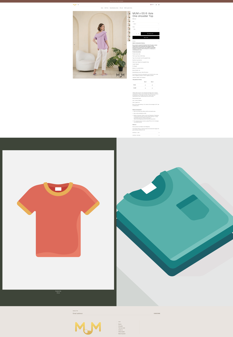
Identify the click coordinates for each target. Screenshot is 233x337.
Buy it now (146, 37)
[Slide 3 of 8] (128, 20)
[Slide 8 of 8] (128, 39)
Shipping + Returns (136, 135)
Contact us (120, 329)
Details (134, 41)
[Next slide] (125, 44)
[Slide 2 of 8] (128, 16)
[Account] (156, 4)
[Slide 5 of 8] (128, 28)
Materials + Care (136, 132)
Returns (119, 324)
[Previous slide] (74, 44)
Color (134, 26)
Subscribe (157, 313)
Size (133, 21)
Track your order (121, 327)
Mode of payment (121, 333)
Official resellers (121, 331)
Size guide (120, 326)
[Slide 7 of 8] (128, 35)
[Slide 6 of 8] (128, 32)
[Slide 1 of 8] (128, 13)
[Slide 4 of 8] (128, 24)
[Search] (78, 4)
